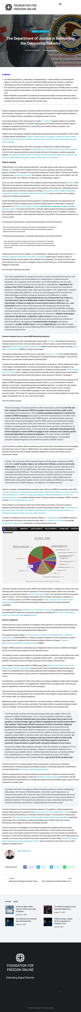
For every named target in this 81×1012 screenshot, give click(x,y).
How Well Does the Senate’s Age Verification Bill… (26, 920)
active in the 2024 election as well (21, 500)
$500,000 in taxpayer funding (48, 777)
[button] (60, 4)
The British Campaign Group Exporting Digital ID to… (65, 908)
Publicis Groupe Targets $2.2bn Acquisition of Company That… (63, 921)
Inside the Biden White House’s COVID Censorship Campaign (26, 909)
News (35, 31)
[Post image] (9, 910)
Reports (44, 31)
